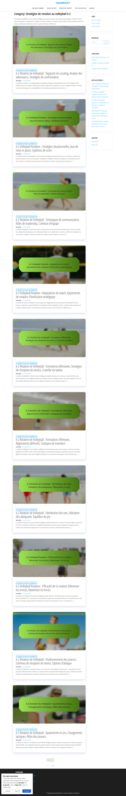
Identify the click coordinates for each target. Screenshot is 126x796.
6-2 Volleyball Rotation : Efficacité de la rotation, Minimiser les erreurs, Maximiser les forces (47, 588)
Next (53, 766)
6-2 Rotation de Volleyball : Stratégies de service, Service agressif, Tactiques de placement (100, 94)
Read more (50, 760)
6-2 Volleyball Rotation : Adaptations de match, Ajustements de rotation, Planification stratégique (48, 295)
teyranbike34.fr (63, 2)
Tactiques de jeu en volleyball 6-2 (100, 69)
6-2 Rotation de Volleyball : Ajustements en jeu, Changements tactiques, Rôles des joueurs (49, 734)
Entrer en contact (96, 23)
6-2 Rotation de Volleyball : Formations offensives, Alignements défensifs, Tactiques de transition (43, 441)
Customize (7, 791)
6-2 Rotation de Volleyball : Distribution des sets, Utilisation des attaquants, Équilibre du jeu (47, 514)
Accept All (26, 791)
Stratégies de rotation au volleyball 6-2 (27, 70)
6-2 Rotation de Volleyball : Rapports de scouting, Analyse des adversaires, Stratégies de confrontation (49, 75)
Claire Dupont (27, 81)
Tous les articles (96, 26)
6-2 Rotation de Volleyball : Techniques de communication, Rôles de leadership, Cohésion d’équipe (47, 221)
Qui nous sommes (96, 20)
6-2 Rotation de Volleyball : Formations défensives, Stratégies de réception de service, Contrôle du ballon (49, 368)
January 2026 (95, 145)
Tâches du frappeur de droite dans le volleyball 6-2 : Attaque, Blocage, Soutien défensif (100, 86)
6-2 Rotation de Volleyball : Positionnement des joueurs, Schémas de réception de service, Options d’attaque (46, 661)
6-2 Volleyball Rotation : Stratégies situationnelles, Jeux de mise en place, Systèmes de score (47, 148)
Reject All (17, 791)
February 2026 (95, 141)
